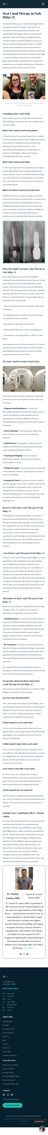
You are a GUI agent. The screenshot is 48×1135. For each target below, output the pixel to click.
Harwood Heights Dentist (11, 1076)
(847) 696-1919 (10, 988)
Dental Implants (8, 1021)
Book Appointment (12, 1105)
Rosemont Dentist (9, 1080)
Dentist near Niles (8, 1069)
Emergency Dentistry (10, 1055)
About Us (6, 1036)
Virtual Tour (6, 1048)
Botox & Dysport (8, 1033)
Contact (5, 1044)
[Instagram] (24, 954)
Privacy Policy (24, 1123)
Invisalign (6, 1025)
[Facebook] (20, 954)
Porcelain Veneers (9, 1029)
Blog (4, 1040)
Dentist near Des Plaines (11, 1065)
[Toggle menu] (43, 4)
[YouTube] (27, 954)
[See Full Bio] (34, 948)
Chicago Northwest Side (11, 1084)
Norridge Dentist (8, 1072)
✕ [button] (45, 1120)
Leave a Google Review (11, 1099)
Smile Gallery (7, 1052)
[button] (42, 1129)
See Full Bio (28, 948)
